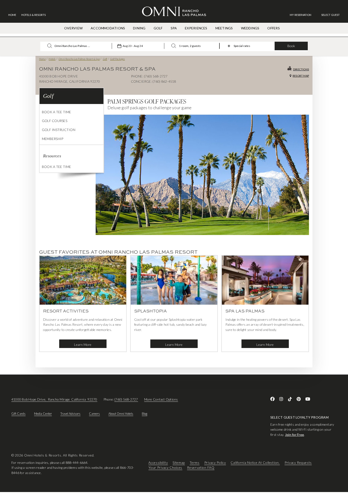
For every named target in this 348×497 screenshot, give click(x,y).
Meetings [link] (224, 28)
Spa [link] (174, 28)
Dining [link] (139, 28)
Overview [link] (73, 28)
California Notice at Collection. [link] (255, 463)
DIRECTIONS (301, 69)
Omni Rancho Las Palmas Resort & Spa (79, 58)
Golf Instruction (58, 130)
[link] (303, 15)
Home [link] (12, 14)
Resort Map (301, 75)
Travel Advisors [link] (70, 414)
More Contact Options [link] (161, 399)
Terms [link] (195, 463)
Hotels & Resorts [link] (33, 14)
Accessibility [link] (158, 463)
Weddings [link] (250, 28)
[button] (330, 14)
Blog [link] (144, 414)
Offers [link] (273, 28)
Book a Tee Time (56, 112)
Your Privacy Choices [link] (165, 467)
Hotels (52, 58)
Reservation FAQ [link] (200, 467)
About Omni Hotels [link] (120, 414)
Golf (105, 58)
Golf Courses (54, 121)
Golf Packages (117, 58)
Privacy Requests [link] (298, 463)
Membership (52, 139)
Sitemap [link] (179, 463)
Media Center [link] (43, 414)
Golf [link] (158, 28)
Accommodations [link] (108, 28)
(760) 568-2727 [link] (126, 399)
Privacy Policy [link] (215, 463)
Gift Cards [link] (18, 414)
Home (42, 58)
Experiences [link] (196, 28)
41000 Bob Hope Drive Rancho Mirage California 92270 (54, 399)
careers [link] (94, 414)
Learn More (82, 345)
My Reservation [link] (300, 14)
